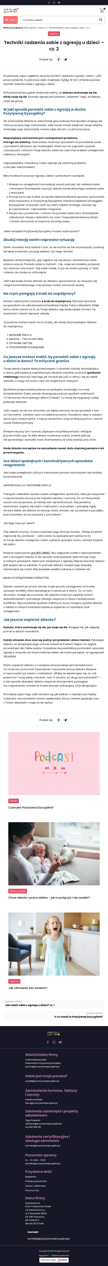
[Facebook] (49, 2)
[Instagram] (54, 2)
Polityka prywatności (36, 1181)
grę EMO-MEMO (40, 553)
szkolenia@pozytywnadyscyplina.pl (43, 1123)
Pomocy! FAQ (32, 1190)
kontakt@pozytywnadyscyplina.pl (42, 1145)
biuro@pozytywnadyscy (37, 1103)
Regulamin (30, 1176)
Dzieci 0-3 (43, 28)
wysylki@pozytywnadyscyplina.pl (42, 1080)
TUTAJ (65, 80)
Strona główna (30, 28)
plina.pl (53, 1103)
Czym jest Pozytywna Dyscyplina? (31, 807)
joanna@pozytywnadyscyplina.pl (42, 1066)
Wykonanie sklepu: (49, 1260)
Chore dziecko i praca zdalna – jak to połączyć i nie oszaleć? (49, 898)
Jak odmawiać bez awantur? (27, 988)
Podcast (13, 801)
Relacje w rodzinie (17, 891)
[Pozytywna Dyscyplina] (11, 10)
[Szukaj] (101, 20)
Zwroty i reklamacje (35, 1185)
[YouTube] (59, 2)
